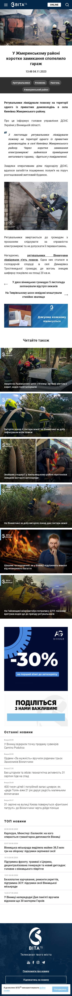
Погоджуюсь (60, 989)
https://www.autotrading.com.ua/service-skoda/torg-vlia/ (36, 659)
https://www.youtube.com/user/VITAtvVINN (36, 316)
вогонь (56, 82)
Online (54, 4)
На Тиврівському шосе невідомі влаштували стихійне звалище (33, 294)
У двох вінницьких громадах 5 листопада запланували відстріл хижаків (38, 284)
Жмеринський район (36, 89)
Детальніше (36, 744)
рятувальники (22, 82)
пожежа (40, 82)
